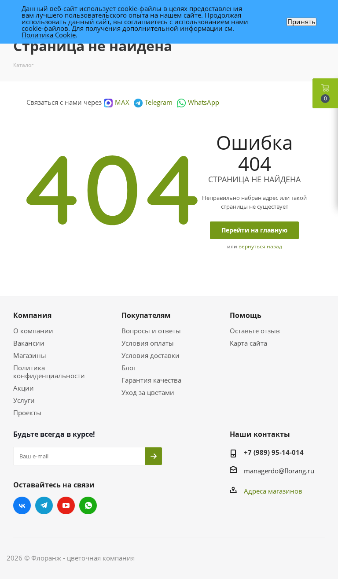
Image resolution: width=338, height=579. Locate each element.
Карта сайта (248, 343)
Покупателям (146, 315)
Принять (301, 22)
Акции (23, 388)
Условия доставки (150, 355)
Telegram (159, 102)
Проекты (27, 412)
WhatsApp (203, 102)
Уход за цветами (147, 392)
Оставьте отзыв (255, 330)
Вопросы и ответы (151, 330)
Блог (128, 367)
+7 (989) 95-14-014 (274, 452)
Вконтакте (22, 505)
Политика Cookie (49, 34)
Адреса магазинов (273, 491)
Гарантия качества (151, 380)
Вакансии (28, 343)
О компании (33, 330)
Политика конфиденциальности (49, 371)
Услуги (24, 400)
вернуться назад (260, 246)
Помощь (245, 315)
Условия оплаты (147, 343)
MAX (122, 102)
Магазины (29, 355)
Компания (32, 315)
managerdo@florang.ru (279, 470)
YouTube (66, 505)
